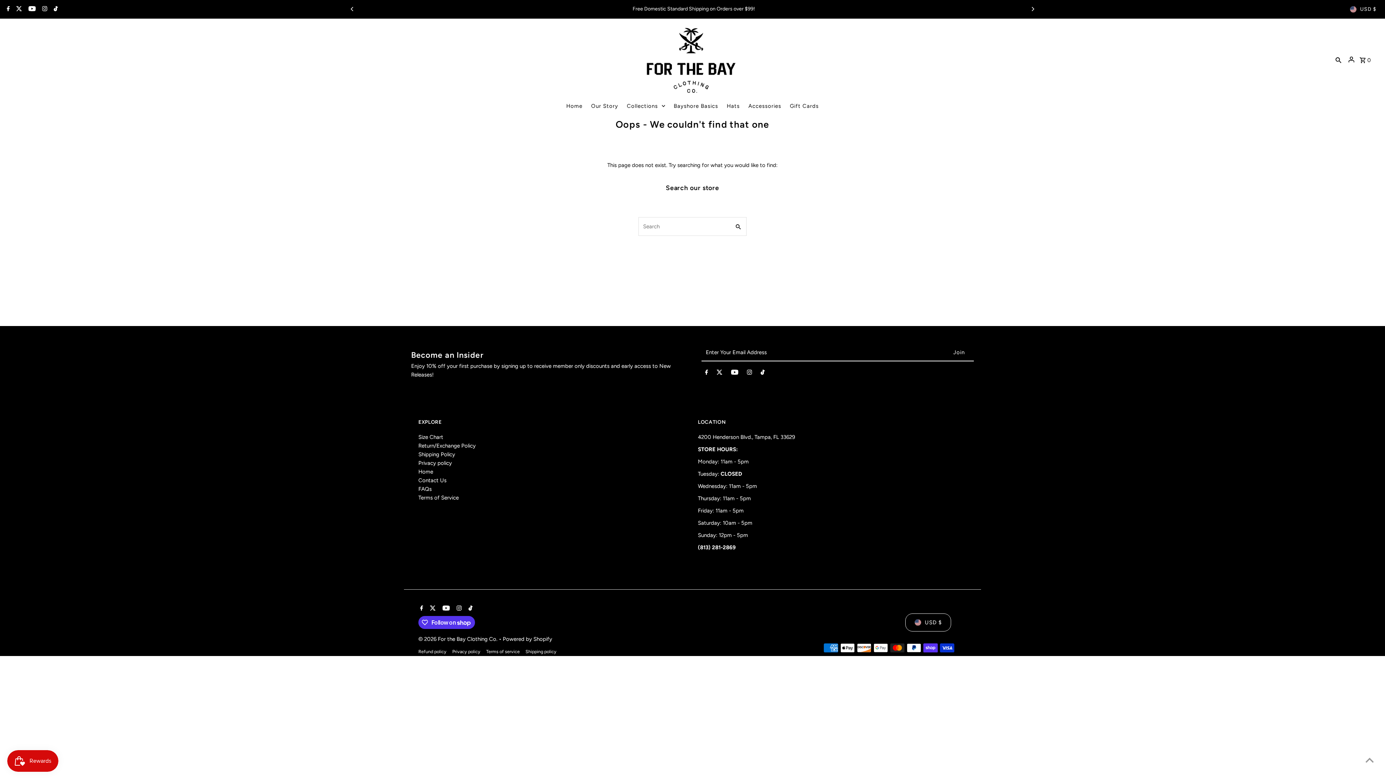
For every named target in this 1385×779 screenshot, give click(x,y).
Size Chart (430, 437)
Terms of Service (438, 497)
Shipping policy (541, 651)
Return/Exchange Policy (447, 446)
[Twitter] (18, 9)
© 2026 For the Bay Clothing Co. (458, 639)
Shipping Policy (436, 454)
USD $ (1368, 9)
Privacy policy (435, 463)
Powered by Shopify (527, 639)
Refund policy (432, 651)
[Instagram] (43, 9)
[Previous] (352, 9)
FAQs (425, 489)
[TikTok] (55, 9)
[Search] (1338, 59)
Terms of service (503, 651)
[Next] (1032, 9)
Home (425, 471)
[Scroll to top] (1370, 760)
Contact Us (432, 480)
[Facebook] (7, 9)
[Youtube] (31, 9)
